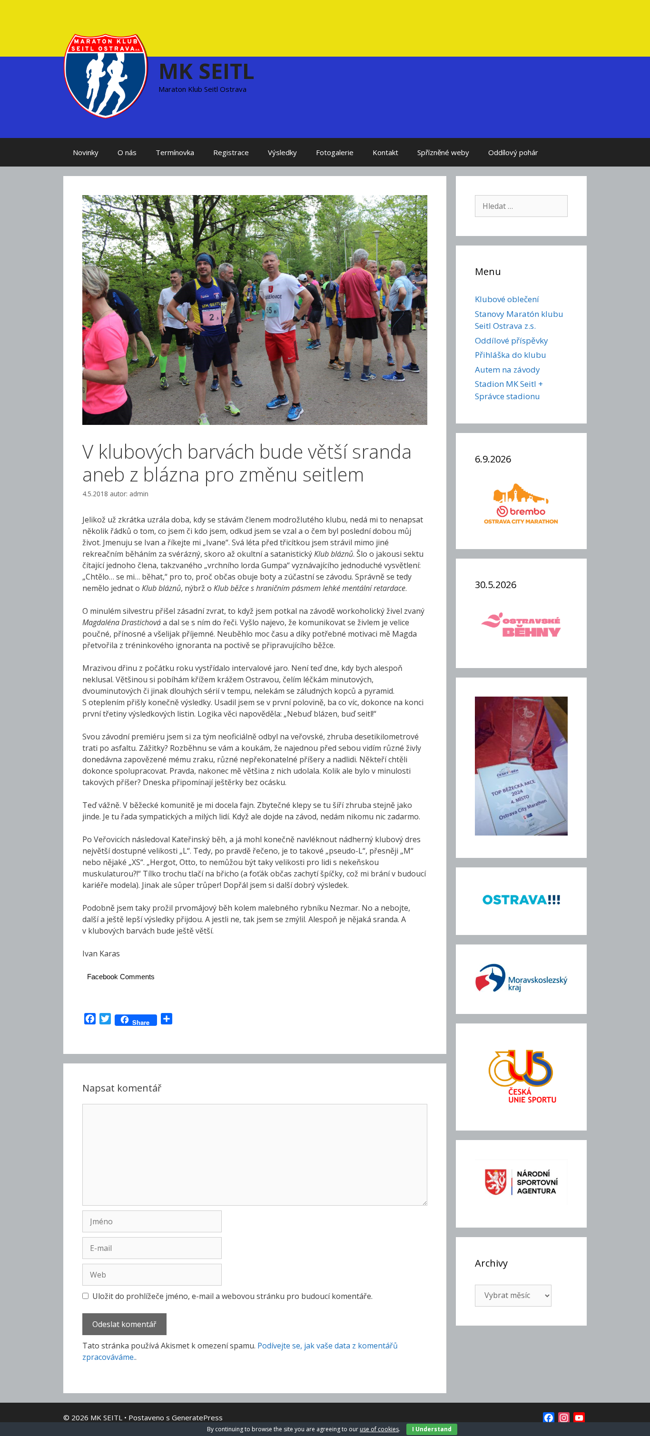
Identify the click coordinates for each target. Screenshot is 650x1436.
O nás (127, 152)
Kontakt (385, 152)
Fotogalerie (335, 152)
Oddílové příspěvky (511, 340)
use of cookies (379, 1429)
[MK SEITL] (106, 75)
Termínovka (175, 152)
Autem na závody (507, 369)
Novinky (85, 152)
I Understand (432, 1429)
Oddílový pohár (513, 152)
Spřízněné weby (443, 152)
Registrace (231, 152)
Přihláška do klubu (510, 354)
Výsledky (282, 152)
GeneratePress (197, 1417)
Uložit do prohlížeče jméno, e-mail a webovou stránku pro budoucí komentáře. (232, 1296)
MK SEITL (206, 70)
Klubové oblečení (507, 299)
